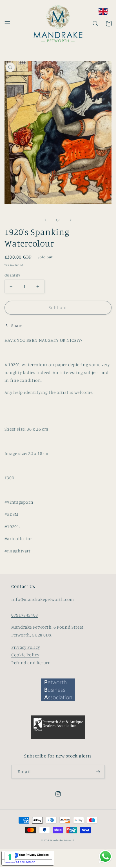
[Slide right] (70, 220)
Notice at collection (20, 862)
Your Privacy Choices (33, 855)
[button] (7, 23)
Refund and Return (31, 662)
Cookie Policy (25, 654)
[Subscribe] (98, 772)
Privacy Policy (25, 647)
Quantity (12, 275)
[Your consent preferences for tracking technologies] (10, 857)
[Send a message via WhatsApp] (105, 856)
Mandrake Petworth (62, 840)
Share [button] (17, 325)
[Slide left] (45, 220)
